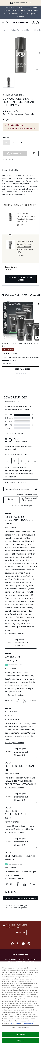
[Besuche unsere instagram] (23, 943)
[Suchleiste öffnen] (7, 22)
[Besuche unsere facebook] (12, 943)
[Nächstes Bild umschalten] (39, 53)
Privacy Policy (15, 1023)
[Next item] (37, 337)
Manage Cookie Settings (20, 1028)
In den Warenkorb (22, 369)
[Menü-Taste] (2, 22)
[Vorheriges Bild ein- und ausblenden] (2, 53)
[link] (33, 22)
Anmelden (20, 933)
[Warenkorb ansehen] (37, 22)
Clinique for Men (13, 95)
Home (5, 30)
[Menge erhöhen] (21, 142)
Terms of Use (28, 1023)
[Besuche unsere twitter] (18, 943)
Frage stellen (30, 114)
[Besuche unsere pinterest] (29, 943)
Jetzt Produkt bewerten (13, 114)
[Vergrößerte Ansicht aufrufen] (37, 69)
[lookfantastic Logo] (20, 22)
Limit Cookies (21, 1034)
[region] (20, 1003)
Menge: (6, 138)
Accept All (20, 1041)
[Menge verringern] (6, 142)
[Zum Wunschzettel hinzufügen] (34, 153)
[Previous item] (4, 337)
